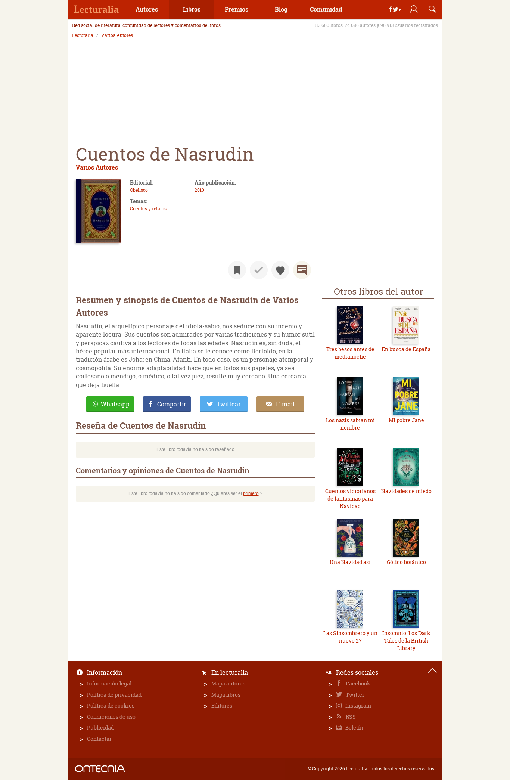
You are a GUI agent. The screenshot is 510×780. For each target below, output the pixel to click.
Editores (221, 705)
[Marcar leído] (259, 270)
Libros (191, 9)
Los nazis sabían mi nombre (350, 424)
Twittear (229, 404)
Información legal (109, 683)
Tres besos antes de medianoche (350, 353)
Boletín (353, 727)
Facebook (357, 683)
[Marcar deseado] (280, 270)
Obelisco (139, 190)
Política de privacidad (114, 694)
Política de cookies (110, 705)
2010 (199, 190)
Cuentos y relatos (148, 208)
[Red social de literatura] (96, 9)
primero (251, 493)
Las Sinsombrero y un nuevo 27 (350, 636)
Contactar (99, 738)
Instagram (357, 705)
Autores (147, 9)
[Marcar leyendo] (237, 270)
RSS (350, 716)
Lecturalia (82, 35)
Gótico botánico (406, 562)
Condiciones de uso (111, 716)
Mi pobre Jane (406, 420)
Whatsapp (115, 404)
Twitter (354, 694)
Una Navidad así (350, 562)
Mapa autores (228, 683)
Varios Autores (117, 35)
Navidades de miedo (406, 491)
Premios (236, 9)
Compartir (171, 404)
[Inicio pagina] (432, 670)
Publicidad (100, 727)
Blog (281, 9)
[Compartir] (395, 9)
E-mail (285, 404)
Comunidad (326, 9)
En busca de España (406, 349)
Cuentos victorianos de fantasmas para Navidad (350, 498)
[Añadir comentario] (302, 270)
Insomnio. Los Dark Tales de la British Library (406, 640)
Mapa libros (225, 694)
